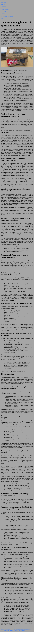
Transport (3, 2)
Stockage (3, 4)
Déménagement (5, 9)
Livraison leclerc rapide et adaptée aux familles (13, 630)
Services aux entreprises (7, 16)
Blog (2, 18)
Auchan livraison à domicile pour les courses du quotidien (16, 629)
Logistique (3, 6)
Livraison (3, 11)
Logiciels (3, 13)
